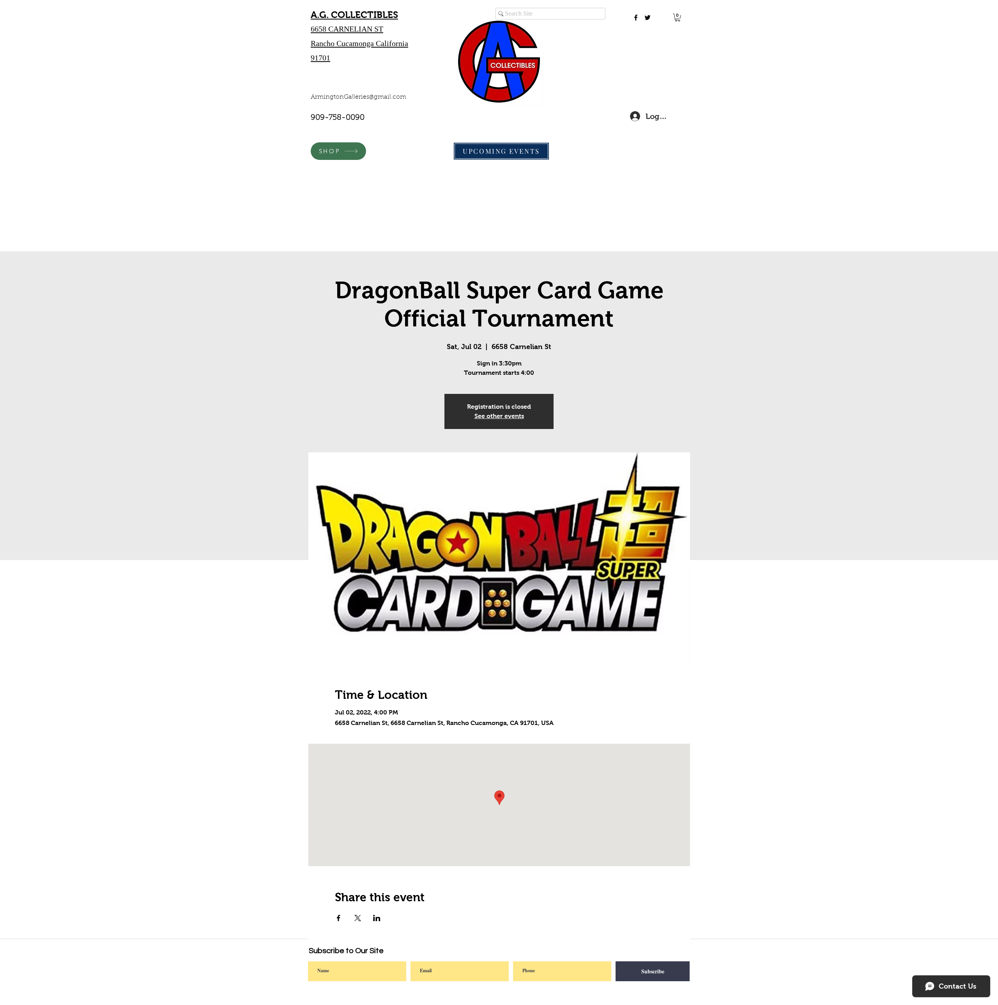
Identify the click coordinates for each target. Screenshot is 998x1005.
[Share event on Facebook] (338, 918)
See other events (499, 416)
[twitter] (647, 17)
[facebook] (636, 17)
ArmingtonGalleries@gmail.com (358, 97)
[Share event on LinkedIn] (376, 918)
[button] (677, 17)
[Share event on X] (357, 918)
